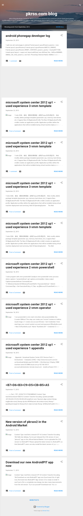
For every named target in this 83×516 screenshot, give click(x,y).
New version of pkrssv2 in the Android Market (26, 423)
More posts (34, 500)
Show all (60, 27)
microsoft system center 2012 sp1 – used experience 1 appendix (31, 346)
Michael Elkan (46, 510)
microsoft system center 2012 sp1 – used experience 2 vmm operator (31, 306)
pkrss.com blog (41, 13)
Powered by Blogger (43, 507)
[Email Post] (20, 62)
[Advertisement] (74, 55)
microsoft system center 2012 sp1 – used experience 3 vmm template (31, 104)
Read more (58, 61)
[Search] (80, 5)
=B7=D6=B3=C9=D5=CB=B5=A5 (27, 385)
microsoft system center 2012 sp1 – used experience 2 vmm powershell (31, 265)
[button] (61, 35)
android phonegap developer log (28, 36)
